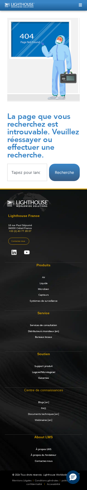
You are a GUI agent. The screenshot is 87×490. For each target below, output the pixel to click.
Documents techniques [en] (43, 414)
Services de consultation (43, 325)
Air (43, 277)
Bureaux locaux (43, 337)
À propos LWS (43, 449)
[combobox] (27, 172)
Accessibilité (53, 484)
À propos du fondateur (43, 455)
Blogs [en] (43, 402)
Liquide (44, 283)
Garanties (43, 378)
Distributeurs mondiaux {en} (43, 331)
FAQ (43, 408)
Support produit (44, 366)
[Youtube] (27, 252)
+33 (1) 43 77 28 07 (20, 231)
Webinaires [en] (43, 420)
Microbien (43, 289)
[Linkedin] (14, 252)
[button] (73, 477)
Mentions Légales (21, 480)
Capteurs (43, 295)
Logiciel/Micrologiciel (43, 372)
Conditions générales (46, 480)
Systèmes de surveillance (44, 301)
